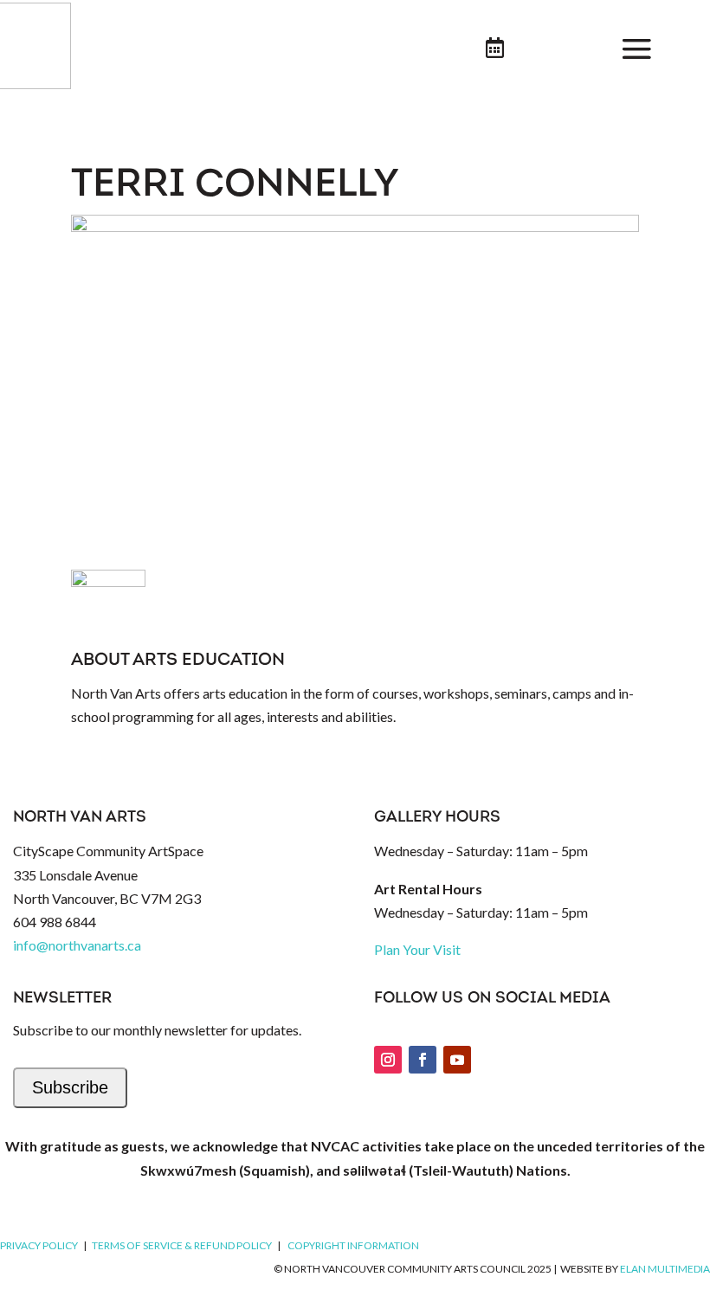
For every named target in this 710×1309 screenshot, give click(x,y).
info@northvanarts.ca (77, 945)
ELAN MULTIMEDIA (665, 1268)
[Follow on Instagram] (388, 1060)
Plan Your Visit (417, 949)
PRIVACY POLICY (39, 1245)
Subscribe (70, 1087)
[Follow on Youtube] (457, 1060)
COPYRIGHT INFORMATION (353, 1245)
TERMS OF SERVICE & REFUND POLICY (182, 1245)
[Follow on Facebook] (422, 1060)
